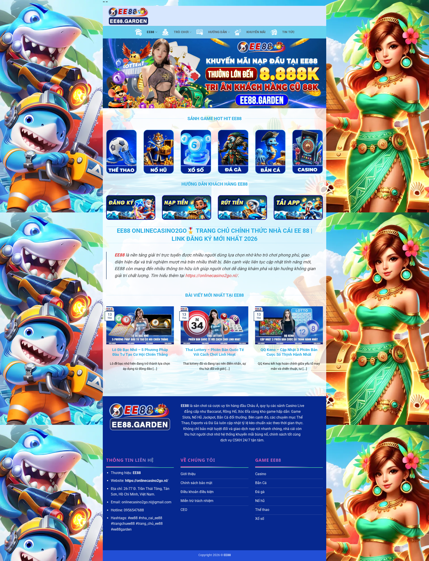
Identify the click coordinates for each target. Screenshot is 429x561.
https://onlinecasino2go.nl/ (211, 275)
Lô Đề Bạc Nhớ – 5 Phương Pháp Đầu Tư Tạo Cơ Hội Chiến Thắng (140, 352)
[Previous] (105, 344)
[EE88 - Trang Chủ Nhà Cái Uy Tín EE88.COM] (128, 16)
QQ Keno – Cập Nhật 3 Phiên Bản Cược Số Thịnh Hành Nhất (289, 352)
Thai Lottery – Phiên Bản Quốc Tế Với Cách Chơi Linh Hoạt (214, 352)
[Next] (323, 344)
